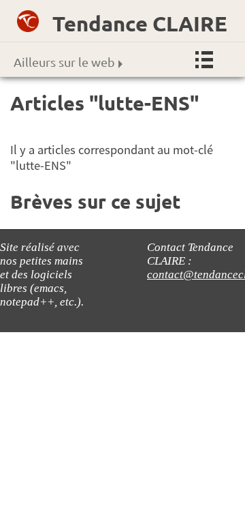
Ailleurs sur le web (64, 62)
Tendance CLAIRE (139, 23)
